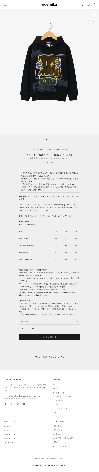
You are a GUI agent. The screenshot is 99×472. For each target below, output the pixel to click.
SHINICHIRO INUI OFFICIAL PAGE (48, 458)
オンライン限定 (58, 393)
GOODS (56, 405)
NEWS (6, 430)
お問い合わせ (58, 430)
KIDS (54, 413)
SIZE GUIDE (8, 442)
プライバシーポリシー (61, 446)
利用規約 (56, 442)
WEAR (55, 389)
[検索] (89, 5)
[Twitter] (12, 404)
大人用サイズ (36, 216)
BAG (54, 385)
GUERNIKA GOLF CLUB (62, 397)
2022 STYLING (9, 434)
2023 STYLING (9, 438)
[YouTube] (24, 404)
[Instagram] (18, 404)
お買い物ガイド (58, 426)
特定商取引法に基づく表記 (63, 438)
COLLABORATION (60, 409)
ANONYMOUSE (58, 401)
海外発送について (59, 434)
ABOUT (7, 426)
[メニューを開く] (5, 5)
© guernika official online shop (49, 465)
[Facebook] (5, 404)
